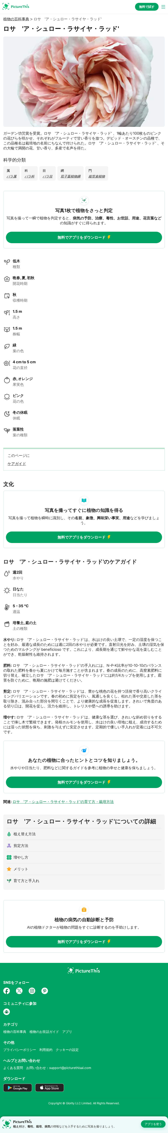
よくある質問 (13, 1068)
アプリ (67, 1032)
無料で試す (146, 7)
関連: (58, 802)
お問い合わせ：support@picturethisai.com (58, 1068)
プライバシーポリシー (19, 1050)
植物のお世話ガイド (44, 1032)
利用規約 (45, 1050)
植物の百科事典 (16, 19)
